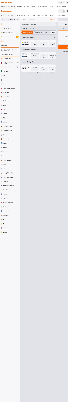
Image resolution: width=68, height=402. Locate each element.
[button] (9, 65)
